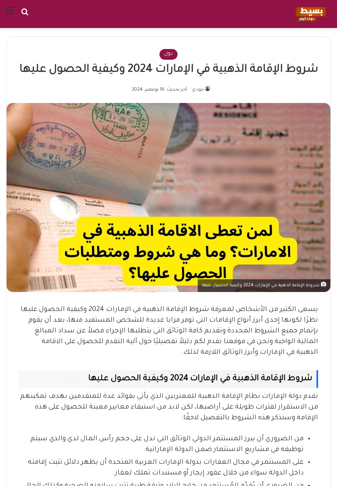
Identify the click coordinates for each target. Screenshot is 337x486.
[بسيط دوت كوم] (310, 14)
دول (168, 54)
